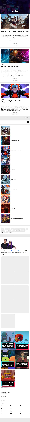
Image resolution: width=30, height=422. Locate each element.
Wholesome (9, 232)
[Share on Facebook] (13, 43)
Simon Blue (8, 252)
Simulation (3, 230)
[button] (8, 263)
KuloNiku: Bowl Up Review (3, 401)
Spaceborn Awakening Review (10, 66)
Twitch (3, 232)
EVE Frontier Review (13, 208)
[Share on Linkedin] (16, 43)
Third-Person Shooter (22, 230)
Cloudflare (19, 252)
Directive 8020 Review (14, 169)
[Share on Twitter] (14, 43)
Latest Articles (3, 390)
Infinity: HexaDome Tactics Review (4, 396)
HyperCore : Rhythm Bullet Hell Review (13, 101)
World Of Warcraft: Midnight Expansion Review (17, 218)
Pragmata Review (13, 179)
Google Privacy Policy (23, 252)
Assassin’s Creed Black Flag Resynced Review (15, 31)
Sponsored (7, 230)
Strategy (12, 230)
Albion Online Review (13, 189)
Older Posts (26, 117)
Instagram (2, 254)
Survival (16, 230)
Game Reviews (2, 64)
